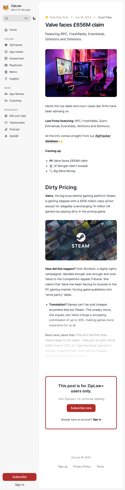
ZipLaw (16, 6)
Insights (14, 78)
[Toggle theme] (34, 18)
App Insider (16, 51)
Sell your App (17, 115)
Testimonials (17, 122)
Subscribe (19, 477)
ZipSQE (14, 136)
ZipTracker (15, 45)
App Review (16, 93)
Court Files (105, 17)
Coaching (15, 100)
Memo (13, 71)
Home (13, 29)
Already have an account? (81, 419)
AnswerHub (16, 58)
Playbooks (15, 65)
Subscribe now (81, 408)
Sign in (19, 484)
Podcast (14, 129)
